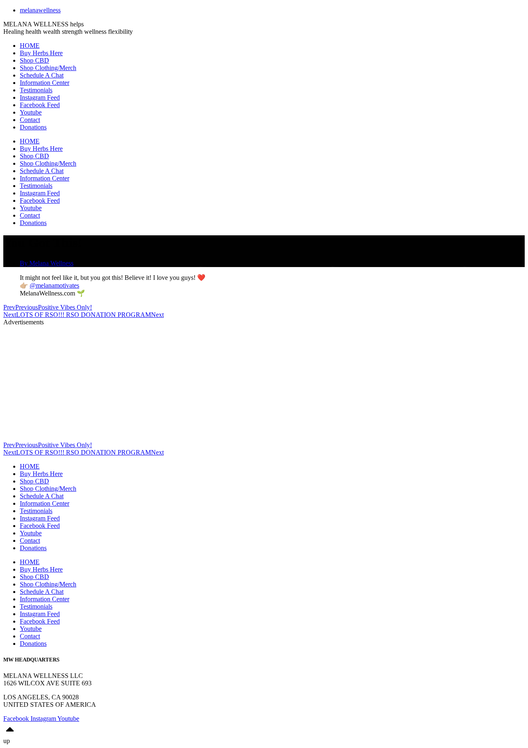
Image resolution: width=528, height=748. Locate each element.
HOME (30, 45)
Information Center (44, 82)
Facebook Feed (40, 104)
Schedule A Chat (42, 75)
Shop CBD (34, 60)
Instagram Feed (40, 97)
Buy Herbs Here (41, 52)
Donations (33, 127)
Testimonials (36, 90)
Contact (30, 119)
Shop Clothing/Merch (48, 67)
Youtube (31, 112)
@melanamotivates (54, 285)
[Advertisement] (250, 383)
